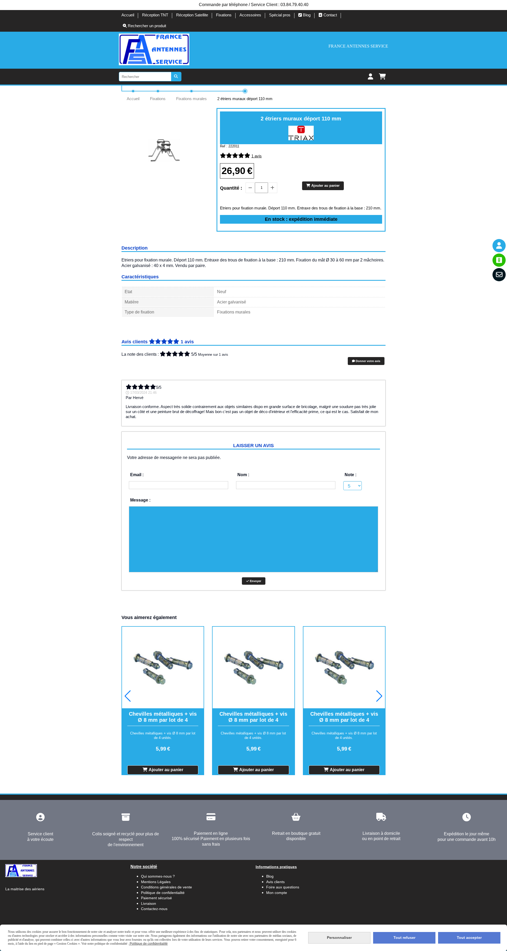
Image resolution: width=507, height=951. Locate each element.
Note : (350, 474)
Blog (270, 876)
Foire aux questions (282, 887)
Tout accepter (469, 937)
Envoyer (255, 581)
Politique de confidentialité (163, 893)
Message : (140, 500)
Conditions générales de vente (166, 887)
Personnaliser (339, 937)
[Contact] (499, 274)
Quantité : (231, 188)
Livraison (148, 903)
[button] (127, 696)
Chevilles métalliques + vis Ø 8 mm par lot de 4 (163, 717)
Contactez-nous (154, 909)
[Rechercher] (176, 76)
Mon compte (276, 893)
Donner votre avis (367, 361)
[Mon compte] (499, 245)
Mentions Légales (156, 882)
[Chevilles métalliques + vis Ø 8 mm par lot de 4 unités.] (163, 667)
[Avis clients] (499, 260)
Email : (137, 474)
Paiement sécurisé (156, 898)
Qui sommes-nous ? (158, 876)
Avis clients (276, 882)
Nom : (243, 474)
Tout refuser (404, 937)
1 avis (256, 156)
